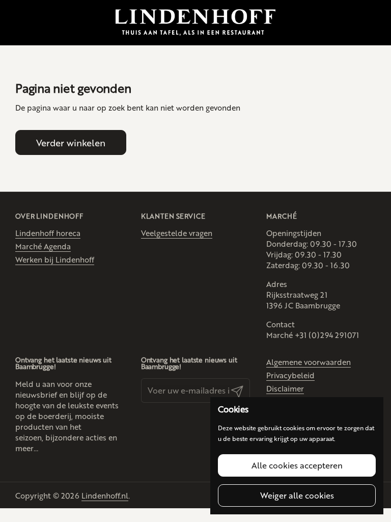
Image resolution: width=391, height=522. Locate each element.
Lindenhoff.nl (104, 495)
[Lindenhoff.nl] (195, 23)
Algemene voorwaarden (308, 362)
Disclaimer (285, 388)
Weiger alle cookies (297, 495)
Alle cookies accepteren (297, 465)
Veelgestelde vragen (176, 233)
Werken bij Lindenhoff (54, 259)
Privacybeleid (290, 375)
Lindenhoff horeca (47, 233)
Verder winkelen (70, 142)
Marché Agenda (43, 246)
